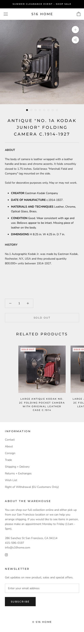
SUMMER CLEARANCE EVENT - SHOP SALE (42, 4)
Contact (10, 440)
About (9, 446)
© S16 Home (42, 621)
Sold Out (42, 317)
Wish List (11, 480)
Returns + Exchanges (18, 473)
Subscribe (20, 601)
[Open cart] (78, 14)
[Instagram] (6, 554)
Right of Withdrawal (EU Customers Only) (32, 487)
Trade (8, 460)
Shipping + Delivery (17, 467)
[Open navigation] (6, 14)
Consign (10, 453)
